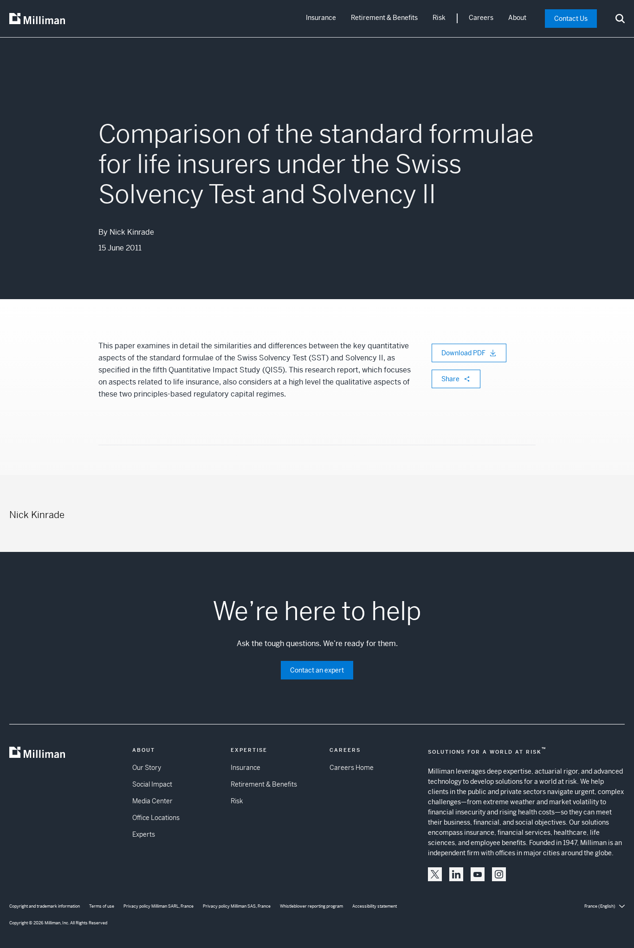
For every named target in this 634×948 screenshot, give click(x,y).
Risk (439, 17)
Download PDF (463, 353)
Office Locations (156, 817)
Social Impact (152, 784)
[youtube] (478, 874)
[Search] (620, 18)
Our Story (146, 767)
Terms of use (101, 906)
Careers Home (352, 767)
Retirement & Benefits (384, 17)
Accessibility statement (374, 906)
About (517, 17)
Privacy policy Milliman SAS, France (237, 906)
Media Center (152, 801)
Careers (481, 17)
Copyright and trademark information (44, 906)
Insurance (321, 17)
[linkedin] (456, 874)
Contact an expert (317, 670)
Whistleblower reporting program (311, 906)
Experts (143, 834)
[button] (435, 874)
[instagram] (499, 874)
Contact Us (571, 18)
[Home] (37, 18)
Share (450, 379)
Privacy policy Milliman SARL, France (158, 906)
